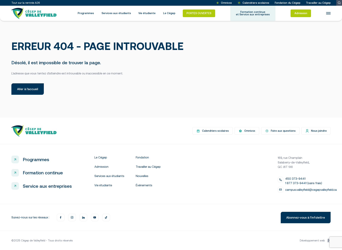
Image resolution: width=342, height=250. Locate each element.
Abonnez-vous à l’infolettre (305, 217)
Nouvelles (142, 176)
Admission (300, 13)
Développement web (312, 240)
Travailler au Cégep (318, 2)
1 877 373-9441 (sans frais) (303, 183)
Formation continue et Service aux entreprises (253, 13)
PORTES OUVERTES (198, 13)
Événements (144, 185)
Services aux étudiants (116, 13)
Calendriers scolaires (255, 2)
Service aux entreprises (47, 186)
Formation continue (43, 172)
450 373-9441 (295, 178)
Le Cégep (169, 13)
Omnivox (226, 2)
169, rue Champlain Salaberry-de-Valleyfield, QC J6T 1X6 (294, 162)
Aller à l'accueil (27, 89)
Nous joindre (319, 130)
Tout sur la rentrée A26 (25, 2)
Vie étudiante (147, 13)
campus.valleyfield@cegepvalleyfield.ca (311, 189)
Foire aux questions (283, 130)
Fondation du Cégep (287, 2)
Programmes (86, 13)
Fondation (142, 157)
